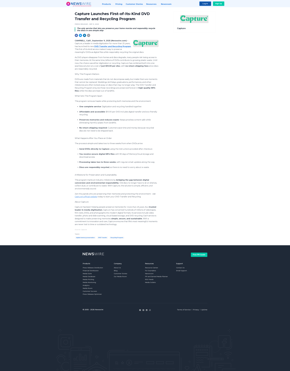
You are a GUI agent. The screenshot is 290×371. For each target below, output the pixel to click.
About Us (117, 268)
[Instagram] (150, 310)
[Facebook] (140, 310)
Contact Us (180, 268)
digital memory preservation (85, 237)
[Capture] (146, 43)
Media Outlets (150, 282)
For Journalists (150, 270)
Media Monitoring (89, 282)
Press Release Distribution (93, 268)
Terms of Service (184, 310)
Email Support (181, 270)
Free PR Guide (199, 255)
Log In (205, 4)
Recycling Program (117, 237)
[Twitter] (143, 310)
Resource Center (151, 268)
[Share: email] (88, 35)
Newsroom (149, 273)
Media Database (89, 276)
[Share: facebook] (76, 35)
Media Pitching (88, 279)
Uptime (204, 310)
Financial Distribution (91, 270)
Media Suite (87, 273)
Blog (115, 270)
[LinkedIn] (146, 310)
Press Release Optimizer (92, 294)
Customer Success (90, 291)
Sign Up (218, 4)
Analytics (86, 285)
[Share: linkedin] (84, 35)
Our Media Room (120, 276)
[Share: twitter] (80, 35)
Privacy (196, 310)
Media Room (87, 288)
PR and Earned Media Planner (156, 276)
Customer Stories (120, 273)
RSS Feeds (149, 279)
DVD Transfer (102, 237)
